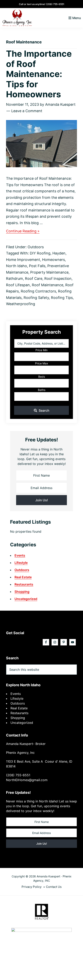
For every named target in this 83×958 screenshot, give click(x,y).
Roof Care (33, 278)
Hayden (58, 253)
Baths (41, 390)
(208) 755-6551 (55, 4)
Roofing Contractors (38, 291)
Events (20, 555)
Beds (41, 376)
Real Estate (23, 577)
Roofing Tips (62, 297)
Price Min (41, 350)
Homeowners (53, 259)
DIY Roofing (40, 253)
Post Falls (37, 266)
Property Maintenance (49, 272)
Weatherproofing (20, 304)
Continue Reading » (22, 231)
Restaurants (24, 584)
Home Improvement (23, 259)
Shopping (22, 592)
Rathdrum (14, 278)
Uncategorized (26, 599)
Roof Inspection (58, 278)
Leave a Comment (26, 111)
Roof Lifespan (18, 285)
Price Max (41, 363)
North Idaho (16, 266)
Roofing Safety (36, 297)
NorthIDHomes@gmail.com (27, 780)
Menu (76, 18)
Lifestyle (21, 563)
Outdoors (36, 247)
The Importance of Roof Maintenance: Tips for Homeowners (39, 73)
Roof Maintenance (47, 285)
